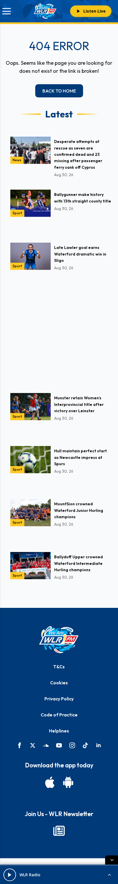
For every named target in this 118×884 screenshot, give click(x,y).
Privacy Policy (59, 699)
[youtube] (59, 745)
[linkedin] (98, 745)
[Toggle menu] (6, 11)
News (17, 160)
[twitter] (32, 745)
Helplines (59, 731)
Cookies (59, 682)
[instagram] (72, 745)
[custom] (45, 745)
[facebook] (19, 745)
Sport (17, 213)
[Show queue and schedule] (109, 875)
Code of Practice (59, 715)
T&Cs (59, 666)
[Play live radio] (9, 875)
